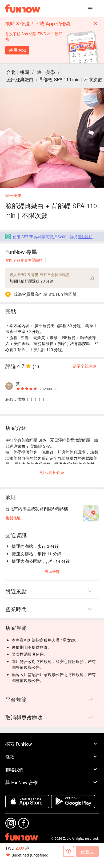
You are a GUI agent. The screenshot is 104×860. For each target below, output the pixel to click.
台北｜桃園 (17, 72)
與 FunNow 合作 (21, 782)
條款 (9, 756)
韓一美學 (46, 72)
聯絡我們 (14, 769)
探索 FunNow (18, 743)
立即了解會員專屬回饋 (24, 260)
